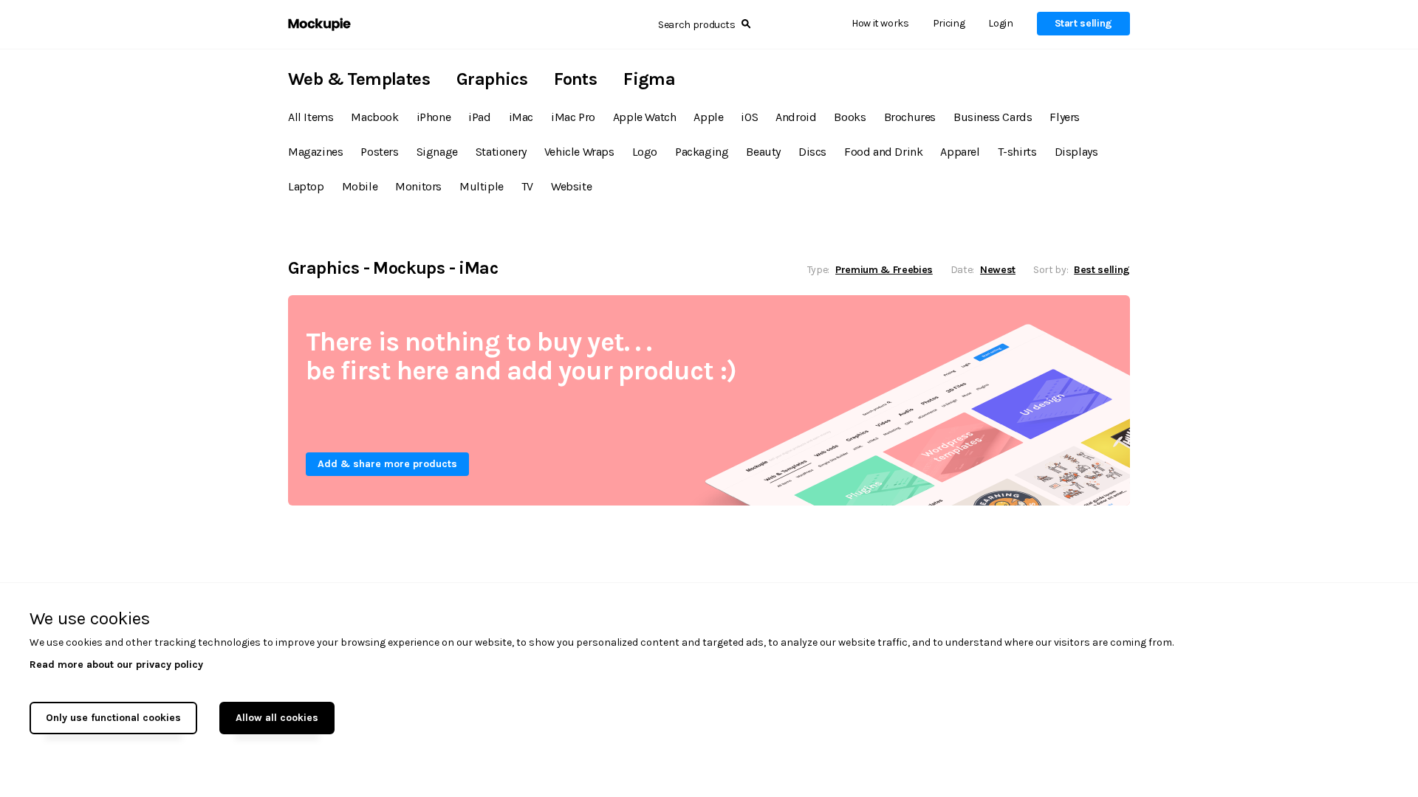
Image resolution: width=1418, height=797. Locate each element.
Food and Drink (883, 152)
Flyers (1064, 117)
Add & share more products (387, 464)
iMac (521, 117)
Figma (649, 79)
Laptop (306, 186)
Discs (812, 152)
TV (527, 186)
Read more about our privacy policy (116, 664)
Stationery (501, 152)
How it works (880, 23)
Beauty (763, 152)
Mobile (360, 186)
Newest (997, 269)
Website (571, 186)
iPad (479, 117)
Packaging (701, 152)
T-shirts (1017, 152)
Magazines (315, 152)
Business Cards (992, 117)
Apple (708, 117)
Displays (1076, 152)
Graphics (491, 79)
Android (795, 117)
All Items (310, 117)
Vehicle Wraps (579, 152)
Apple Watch (645, 117)
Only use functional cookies (113, 717)
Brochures (910, 117)
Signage (437, 152)
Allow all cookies (277, 717)
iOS (749, 117)
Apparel (959, 152)
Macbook (374, 117)
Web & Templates (359, 79)
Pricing (949, 23)
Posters (379, 152)
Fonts (575, 79)
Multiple (481, 186)
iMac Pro (573, 117)
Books (850, 117)
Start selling (1083, 23)
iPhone (434, 117)
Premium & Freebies (884, 269)
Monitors (418, 186)
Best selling (1102, 269)
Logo (644, 152)
